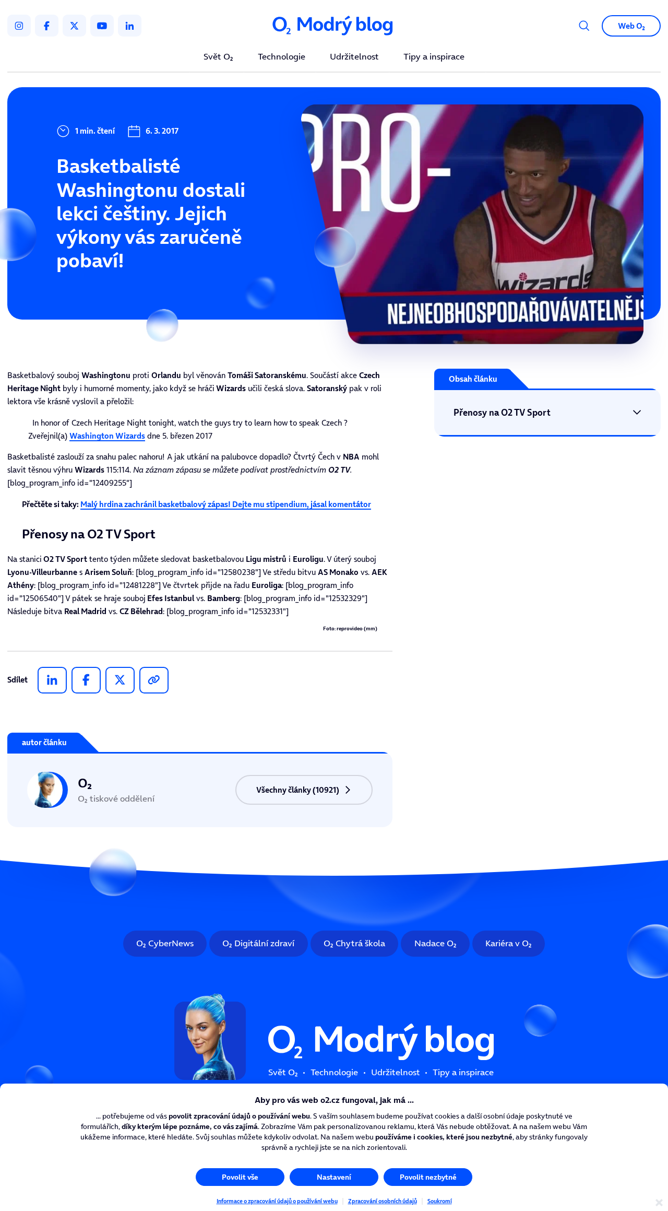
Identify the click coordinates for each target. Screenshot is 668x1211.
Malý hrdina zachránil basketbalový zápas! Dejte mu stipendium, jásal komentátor (225, 504)
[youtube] (102, 26)
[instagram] (19, 26)
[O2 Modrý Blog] (334, 26)
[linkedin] (129, 26)
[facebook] (46, 26)
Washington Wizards (107, 435)
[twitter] (74, 26)
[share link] (154, 680)
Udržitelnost (354, 57)
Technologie (281, 57)
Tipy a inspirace (433, 57)
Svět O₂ (218, 57)
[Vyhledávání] (584, 25)
